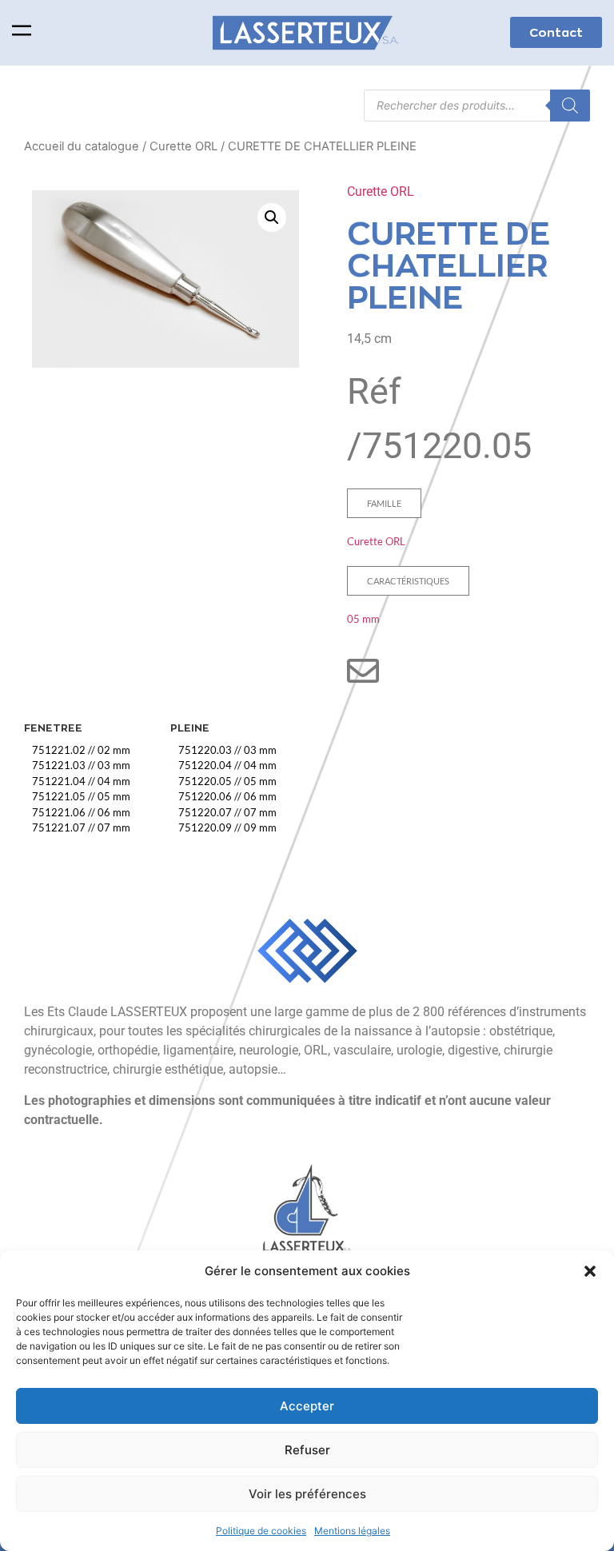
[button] (590, 1271)
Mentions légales (352, 1531)
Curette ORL (183, 146)
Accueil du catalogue (81, 146)
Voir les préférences (307, 1493)
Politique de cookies (261, 1531)
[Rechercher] (570, 106)
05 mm (363, 618)
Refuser (307, 1449)
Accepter (307, 1405)
